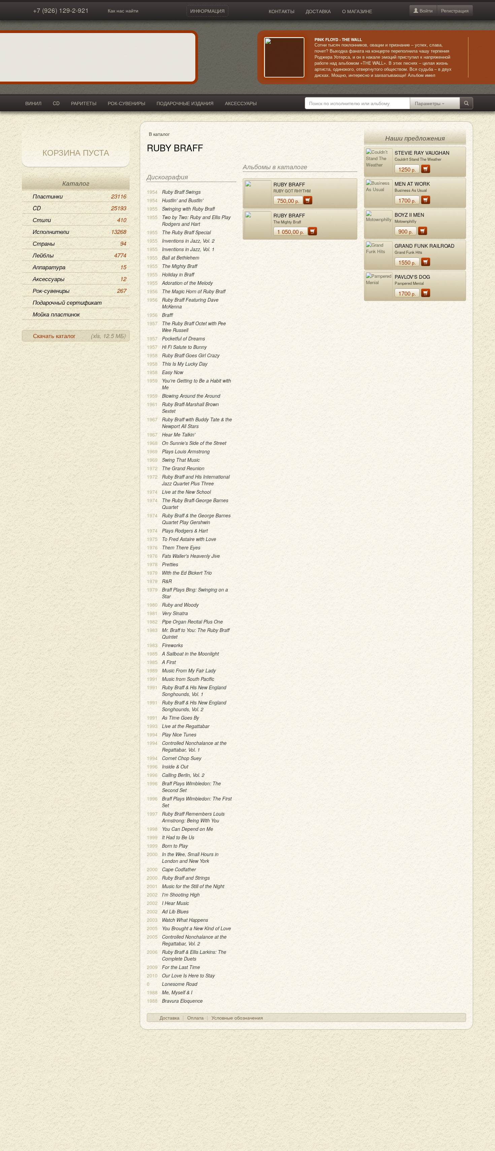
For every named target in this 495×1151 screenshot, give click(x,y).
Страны (79, 243)
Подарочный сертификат (67, 302)
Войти (425, 10)
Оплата (195, 1017)
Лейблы (79, 255)
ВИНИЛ (33, 103)
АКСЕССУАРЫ (241, 103)
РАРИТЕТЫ (83, 103)
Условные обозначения (237, 1017)
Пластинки (79, 196)
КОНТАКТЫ (281, 11)
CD (56, 103)
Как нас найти (123, 10)
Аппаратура (79, 267)
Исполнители (79, 232)
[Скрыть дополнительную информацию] (478, 57)
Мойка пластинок (56, 314)
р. (288, 200)
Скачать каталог (79, 336)
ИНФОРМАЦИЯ (207, 10)
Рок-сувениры (79, 290)
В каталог (159, 133)
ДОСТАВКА (318, 11)
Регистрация (455, 10)
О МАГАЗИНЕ (357, 11)
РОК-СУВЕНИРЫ (126, 103)
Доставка (169, 1017)
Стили (79, 220)
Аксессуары (79, 279)
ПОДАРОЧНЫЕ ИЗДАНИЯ (185, 103)
